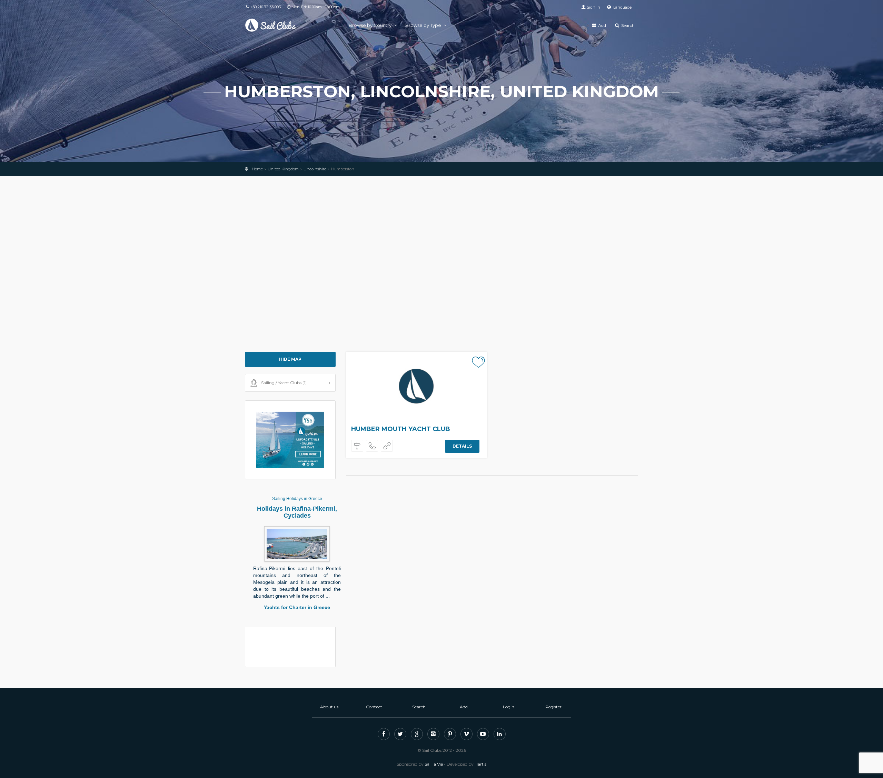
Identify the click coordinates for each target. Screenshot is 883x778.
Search (627, 25)
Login (508, 706)
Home (257, 169)
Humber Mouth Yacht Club (400, 429)
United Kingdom (283, 169)
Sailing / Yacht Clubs (284, 382)
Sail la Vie (434, 764)
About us (329, 706)
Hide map (290, 359)
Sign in (593, 7)
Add (601, 25)
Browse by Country (371, 25)
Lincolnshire (315, 169)
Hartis (480, 764)
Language (622, 7)
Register (553, 706)
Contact (374, 706)
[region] (441, 253)
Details (462, 446)
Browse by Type (423, 25)
